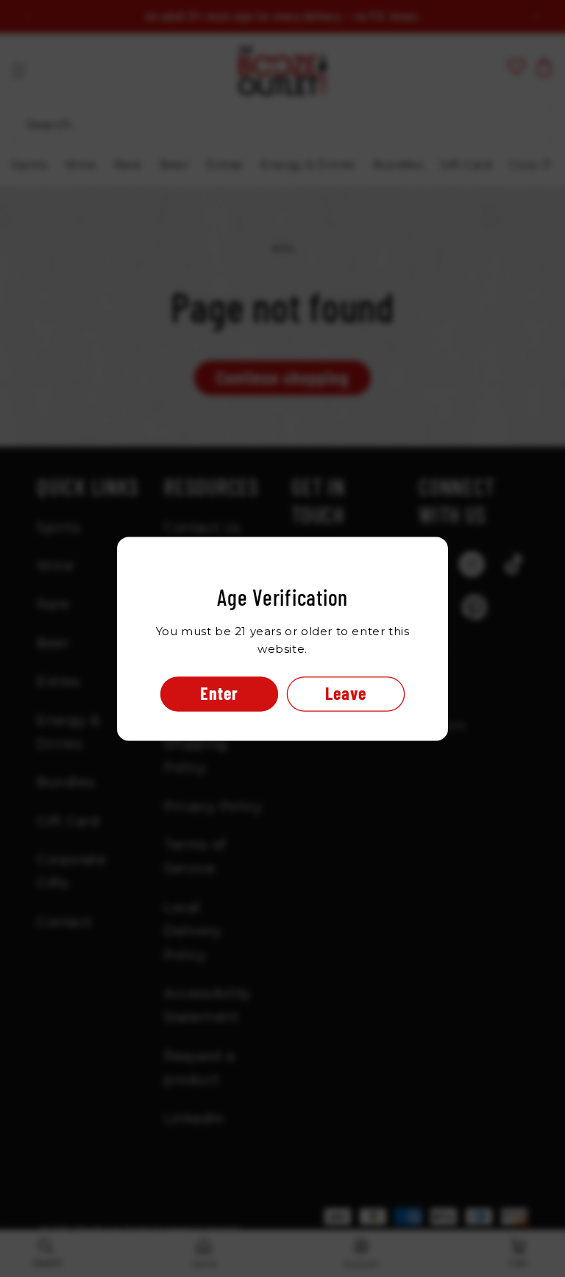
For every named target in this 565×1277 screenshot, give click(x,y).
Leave (345, 693)
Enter (219, 693)
